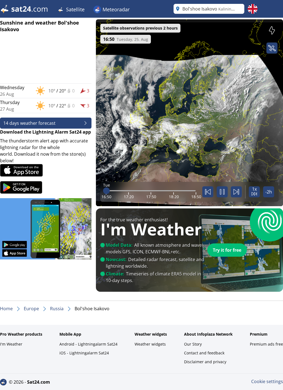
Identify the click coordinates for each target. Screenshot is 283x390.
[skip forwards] (236, 191)
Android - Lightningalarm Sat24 (88, 344)
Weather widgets (150, 344)
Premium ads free (266, 344)
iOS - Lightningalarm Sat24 (84, 352)
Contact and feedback (204, 352)
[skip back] (207, 191)
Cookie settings (267, 381)
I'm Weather (11, 344)
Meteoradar (115, 9)
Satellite (75, 9)
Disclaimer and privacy (205, 361)
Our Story (193, 344)
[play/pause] (222, 191)
